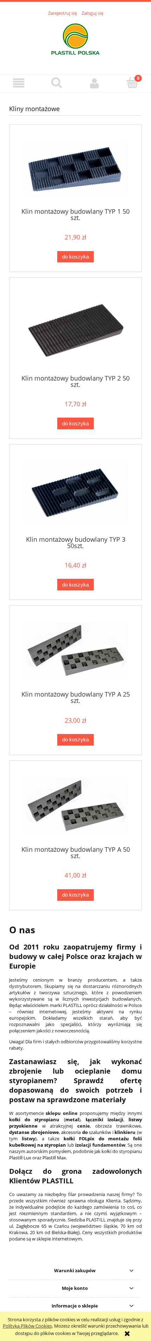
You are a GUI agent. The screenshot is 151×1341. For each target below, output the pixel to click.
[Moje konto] (94, 83)
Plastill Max (54, 1157)
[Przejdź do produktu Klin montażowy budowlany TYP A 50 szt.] (75, 806)
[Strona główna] (75, 41)
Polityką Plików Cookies (27, 1326)
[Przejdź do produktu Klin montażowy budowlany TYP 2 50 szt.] (75, 328)
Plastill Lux (20, 1157)
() (44, 1119)
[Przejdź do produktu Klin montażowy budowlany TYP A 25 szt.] (75, 650)
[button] (19, 83)
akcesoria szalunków (86, 1132)
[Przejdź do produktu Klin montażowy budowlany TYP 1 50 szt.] (75, 168)
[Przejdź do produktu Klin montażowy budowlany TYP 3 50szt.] (75, 492)
